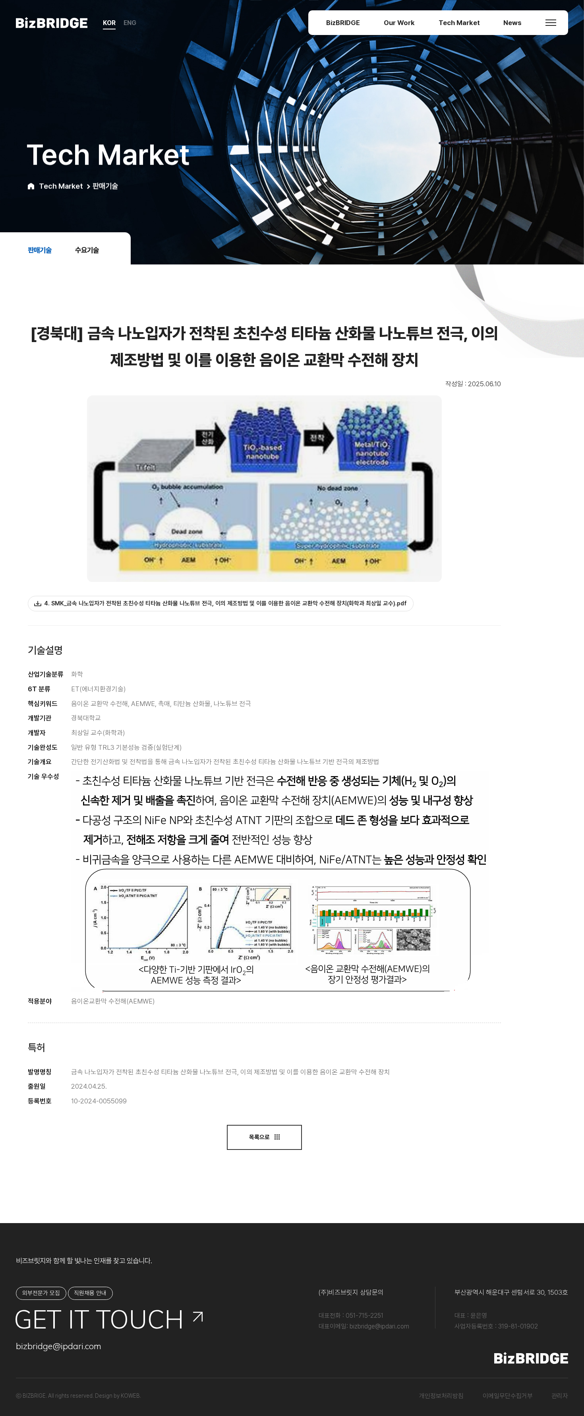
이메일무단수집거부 (508, 1396)
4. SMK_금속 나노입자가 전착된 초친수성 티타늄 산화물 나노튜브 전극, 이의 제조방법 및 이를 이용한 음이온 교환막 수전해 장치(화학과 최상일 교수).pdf (225, 603)
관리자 (559, 1396)
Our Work (399, 23)
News (512, 23)
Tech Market (459, 23)
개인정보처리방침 (441, 1396)
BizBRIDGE (343, 23)
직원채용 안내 (90, 1293)
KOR (109, 23)
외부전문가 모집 (41, 1293)
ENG (130, 23)
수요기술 (87, 250)
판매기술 (40, 250)
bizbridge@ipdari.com (58, 1345)
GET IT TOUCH (100, 1319)
